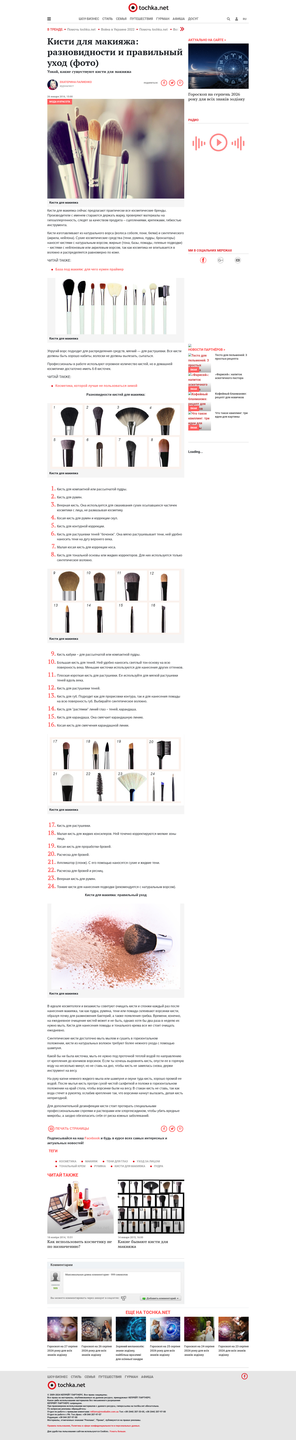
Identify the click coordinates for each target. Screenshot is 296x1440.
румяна (100, 1166)
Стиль (107, 19)
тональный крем (72, 1166)
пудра (158, 1166)
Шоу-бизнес (89, 19)
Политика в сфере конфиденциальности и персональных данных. (105, 1425)
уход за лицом (148, 1161)
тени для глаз (117, 1161)
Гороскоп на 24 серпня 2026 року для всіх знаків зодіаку (199, 1350)
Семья (121, 19)
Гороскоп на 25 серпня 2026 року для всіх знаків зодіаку (165, 1350)
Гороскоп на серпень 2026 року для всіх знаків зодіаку (216, 96)
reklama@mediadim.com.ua (104, 1411)
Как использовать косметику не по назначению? (79, 1244)
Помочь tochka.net (81, 29)
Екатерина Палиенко (76, 82)
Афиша (179, 19)
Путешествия (141, 19)
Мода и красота (59, 101)
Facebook (92, 1138)
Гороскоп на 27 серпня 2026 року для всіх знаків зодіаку (62, 1350)
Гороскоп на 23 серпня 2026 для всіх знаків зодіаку (233, 1350)
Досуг (193, 19)
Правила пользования (58, 1425)
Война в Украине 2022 (118, 29)
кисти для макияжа (130, 1166)
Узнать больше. (118, 1431)
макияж (91, 1161)
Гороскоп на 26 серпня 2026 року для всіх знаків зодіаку (97, 1350)
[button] (237, 19)
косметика (67, 1161)
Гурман (162, 19)
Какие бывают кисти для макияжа (143, 1244)
